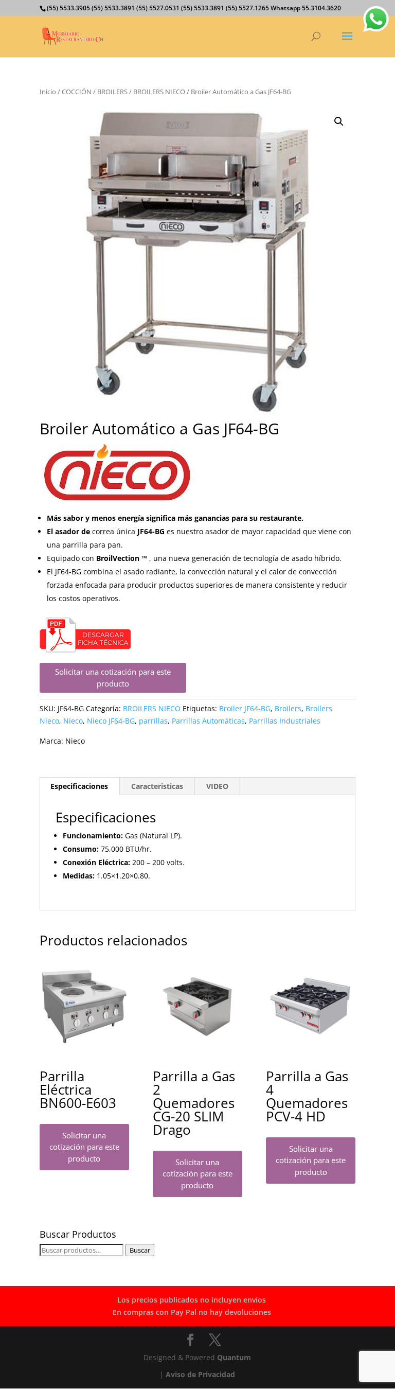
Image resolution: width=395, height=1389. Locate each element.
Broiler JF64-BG (245, 708)
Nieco (73, 721)
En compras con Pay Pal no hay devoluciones (192, 1312)
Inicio (48, 91)
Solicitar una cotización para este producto (113, 677)
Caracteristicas (157, 786)
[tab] (79, 786)
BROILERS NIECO (159, 91)
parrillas (153, 721)
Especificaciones (79, 786)
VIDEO (217, 786)
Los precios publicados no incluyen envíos (191, 1300)
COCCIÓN (77, 91)
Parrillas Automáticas (208, 721)
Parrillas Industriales (284, 721)
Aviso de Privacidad (200, 1374)
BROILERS (112, 91)
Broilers (288, 708)
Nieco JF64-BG (111, 721)
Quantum (234, 1357)
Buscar (140, 1250)
